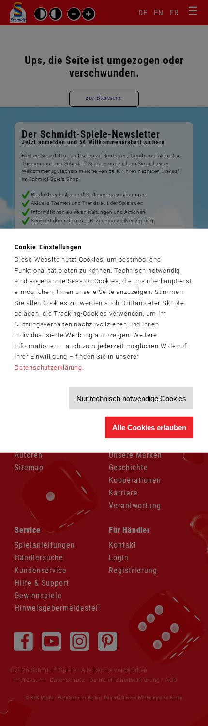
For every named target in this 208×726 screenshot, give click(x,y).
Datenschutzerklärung (48, 367)
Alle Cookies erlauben (149, 427)
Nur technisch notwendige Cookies (131, 398)
